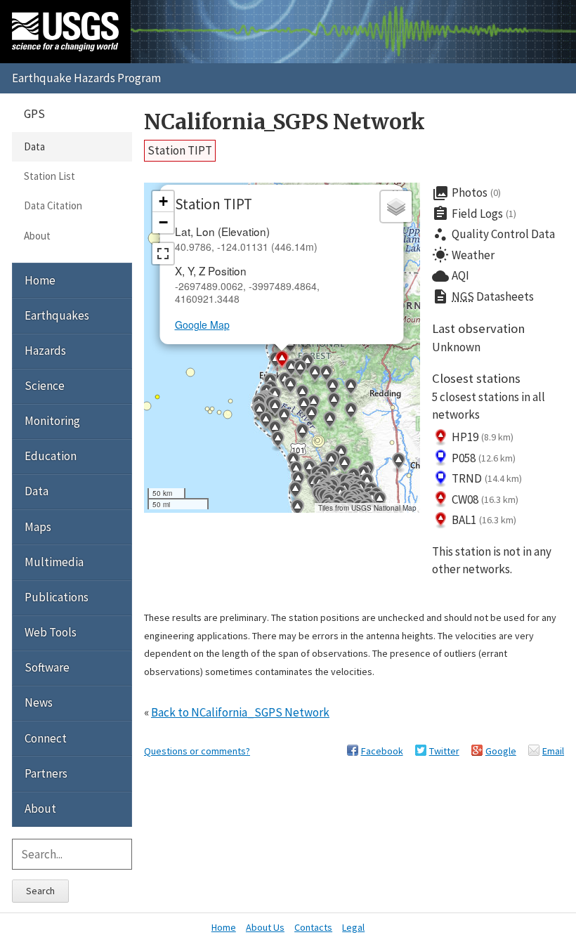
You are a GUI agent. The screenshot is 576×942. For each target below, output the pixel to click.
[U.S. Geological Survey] (65, 31)
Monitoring (52, 421)
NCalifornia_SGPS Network (284, 122)
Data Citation (53, 205)
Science (45, 385)
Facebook (382, 751)
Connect (46, 738)
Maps (38, 527)
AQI (450, 276)
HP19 (482, 437)
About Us (265, 927)
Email (553, 751)
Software (47, 667)
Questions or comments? (197, 751)
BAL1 (484, 520)
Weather (463, 255)
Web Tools (51, 632)
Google (500, 751)
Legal (353, 927)
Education (51, 456)
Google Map (202, 325)
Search (40, 890)
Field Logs (474, 213)
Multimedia (54, 562)
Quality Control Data (493, 234)
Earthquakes (57, 315)
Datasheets (483, 296)
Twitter (444, 751)
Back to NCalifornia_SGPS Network (240, 712)
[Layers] (396, 206)
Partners (46, 773)
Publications (57, 597)
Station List (49, 176)
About (37, 235)
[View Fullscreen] (163, 253)
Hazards (45, 350)
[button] (315, 375)
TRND (487, 478)
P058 (484, 458)
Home (40, 280)
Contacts (313, 927)
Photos (466, 193)
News (39, 702)
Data (34, 146)
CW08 (485, 499)
